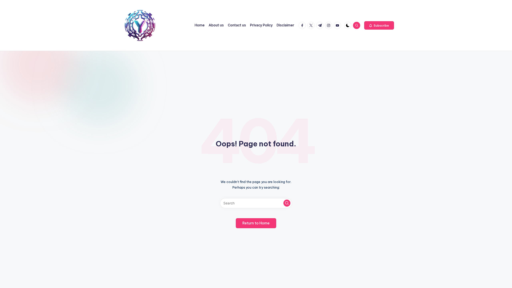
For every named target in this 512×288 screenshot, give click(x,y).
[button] (379, 25)
